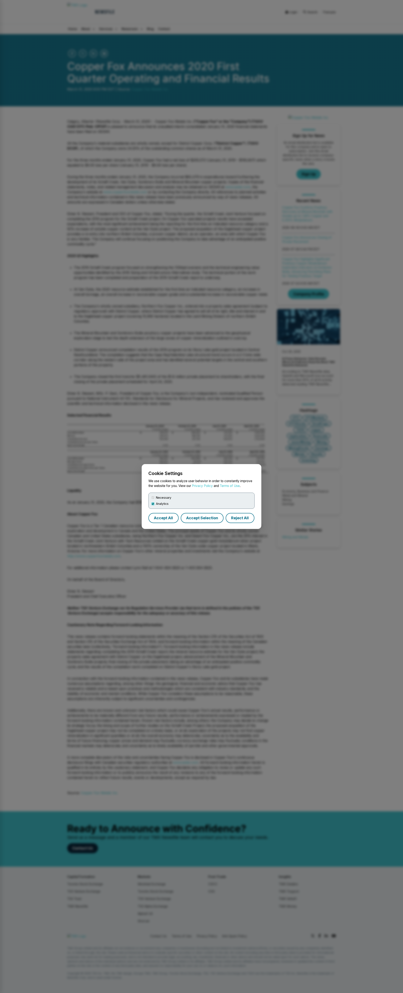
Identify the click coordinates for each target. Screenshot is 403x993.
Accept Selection (202, 518)
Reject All (240, 518)
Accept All (163, 518)
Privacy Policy (202, 486)
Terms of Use (230, 486)
